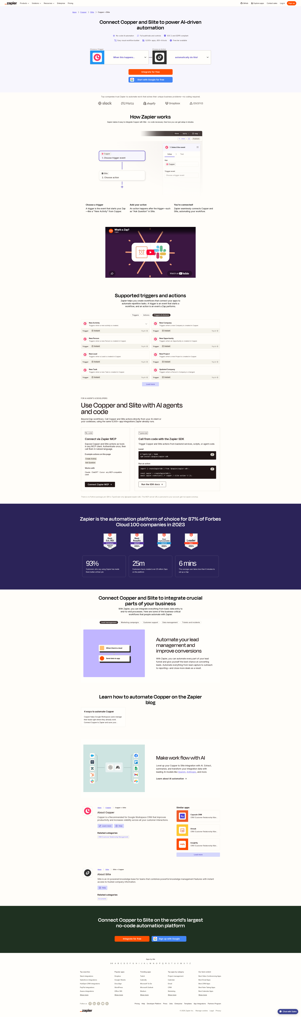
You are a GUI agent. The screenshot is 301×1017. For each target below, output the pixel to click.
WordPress (119, 987)
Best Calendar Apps (205, 991)
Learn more (106, 826)
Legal (212, 1011)
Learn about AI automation (170, 778)
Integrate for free (150, 72)
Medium (143, 991)
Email (170, 984)
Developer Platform (154, 1004)
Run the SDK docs (150, 484)
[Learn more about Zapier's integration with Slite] (87, 873)
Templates (188, 1004)
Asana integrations (87, 991)
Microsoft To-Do (146, 984)
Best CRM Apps (204, 984)
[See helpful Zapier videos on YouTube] (102, 1003)
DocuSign (118, 984)
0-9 (111, 963)
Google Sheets (120, 980)
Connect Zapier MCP (98, 484)
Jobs (171, 1004)
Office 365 (118, 991)
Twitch (142, 976)
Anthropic (191, 772)
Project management (175, 976)
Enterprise (178, 1004)
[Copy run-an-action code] (212, 469)
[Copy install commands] (212, 454)
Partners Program (214, 1004)
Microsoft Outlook (146, 987)
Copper (83, 12)
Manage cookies (202, 1011)
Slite (92, 12)
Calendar (171, 980)
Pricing (137, 1004)
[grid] (106, 153)
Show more (84, 995)
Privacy (218, 1011)
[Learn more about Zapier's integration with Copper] (87, 811)
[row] (106, 153)
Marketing (171, 991)
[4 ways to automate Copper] (103, 717)
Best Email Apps (204, 980)
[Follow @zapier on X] (98, 1003)
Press (165, 1004)
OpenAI (181, 772)
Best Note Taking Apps (206, 987)
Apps (74, 12)
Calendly (143, 980)
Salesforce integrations (88, 980)
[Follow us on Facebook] (90, 1003)
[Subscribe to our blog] (107, 1003)
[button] (151, 80)
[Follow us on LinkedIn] (94, 1003)
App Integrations (200, 1004)
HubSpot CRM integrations (90, 984)
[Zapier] (11, 3)
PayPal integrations (87, 987)
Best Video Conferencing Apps (209, 976)
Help (120, 826)
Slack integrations (86, 976)
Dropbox (118, 976)
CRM (170, 987)
